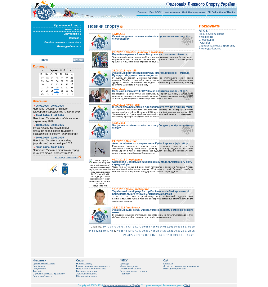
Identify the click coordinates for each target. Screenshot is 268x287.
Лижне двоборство (68, 46)
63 (164, 226)
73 (129, 226)
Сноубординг (72, 33)
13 (163, 235)
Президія (124, 263)
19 (142, 235)
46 (118, 230)
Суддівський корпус (130, 268)
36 (154, 230)
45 (122, 230)
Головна (142, 12)
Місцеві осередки (129, 266)
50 (104, 230)
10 (174, 235)
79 (107, 226)
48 (111, 230)
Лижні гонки (72, 29)
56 (189, 226)
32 (168, 230)
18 (146, 235)
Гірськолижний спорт (67, 25)
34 (161, 230)
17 (149, 235)
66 (154, 226)
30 (175, 230)
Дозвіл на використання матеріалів (181, 266)
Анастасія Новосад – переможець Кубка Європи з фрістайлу (150, 143)
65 (157, 226)
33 (164, 230)
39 (143, 230)
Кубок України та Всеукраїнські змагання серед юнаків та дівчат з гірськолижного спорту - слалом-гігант (55, 131)
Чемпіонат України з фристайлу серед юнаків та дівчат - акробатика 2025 (56, 152)
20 (139, 235)
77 (114, 226)
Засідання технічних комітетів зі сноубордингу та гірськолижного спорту (152, 126)
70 (139, 226)
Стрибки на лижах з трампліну (62, 42)
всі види (203, 31)
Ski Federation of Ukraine (222, 12)
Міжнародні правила (86, 276)
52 (97, 230)
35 (157, 230)
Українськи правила (86, 273)
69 (143, 226)
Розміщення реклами (174, 268)
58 (182, 226)
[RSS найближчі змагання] (80, 157)
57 (186, 226)
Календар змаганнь (86, 271)
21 (135, 235)
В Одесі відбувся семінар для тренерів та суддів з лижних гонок (152, 107)
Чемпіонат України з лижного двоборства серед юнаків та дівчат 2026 (57, 110)
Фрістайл (74, 38)
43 (129, 230)
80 (104, 226)
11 (171, 235)
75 (122, 226)
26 (189, 230)
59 (179, 226)
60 (175, 226)
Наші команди (172, 12)
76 (118, 226)
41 (136, 230)
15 (156, 235)
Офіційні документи (193, 12)
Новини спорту (84, 263)
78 (111, 226)
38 (147, 230)
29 (179, 230)
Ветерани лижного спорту (133, 271)
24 (124, 235)
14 (160, 235)
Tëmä (187, 285)
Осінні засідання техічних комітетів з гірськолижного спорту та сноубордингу (151, 37)
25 (193, 230)
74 (125, 226)
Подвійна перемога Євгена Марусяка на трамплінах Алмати (149, 54)
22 (131, 235)
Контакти (168, 263)
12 (167, 235)
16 (153, 235)
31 (171, 230)
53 (93, 230)
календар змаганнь (66, 157)
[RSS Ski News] (121, 26)
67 (150, 226)
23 (128, 235)
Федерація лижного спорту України (121, 285)
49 (107, 230)
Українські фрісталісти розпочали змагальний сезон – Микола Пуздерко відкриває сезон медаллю (150, 74)
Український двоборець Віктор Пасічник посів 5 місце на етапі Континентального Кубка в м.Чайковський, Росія (150, 192)
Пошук (44, 59)
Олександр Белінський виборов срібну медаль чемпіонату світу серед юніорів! (152, 163)
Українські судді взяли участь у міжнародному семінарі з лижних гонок (152, 211)
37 (150, 230)
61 (171, 226)
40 (139, 230)
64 (161, 226)
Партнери (125, 273)
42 (132, 230)
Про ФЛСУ (155, 12)
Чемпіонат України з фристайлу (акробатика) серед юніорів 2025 (52, 142)
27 (186, 230)
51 (100, 230)
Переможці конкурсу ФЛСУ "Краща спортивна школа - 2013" (149, 91)
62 (168, 226)
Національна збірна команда (91, 268)
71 (136, 226)
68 (147, 226)
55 (193, 226)
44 (125, 230)
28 (182, 230)
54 (90, 230)
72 (132, 226)
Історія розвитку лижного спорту (93, 266)
